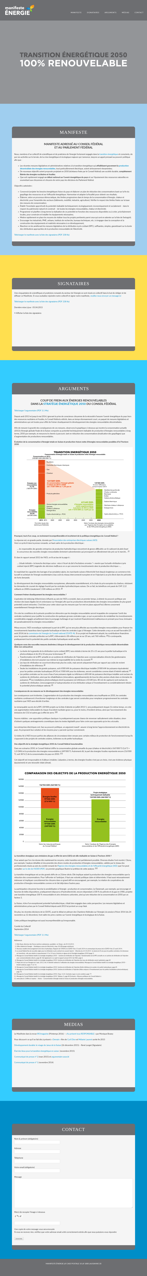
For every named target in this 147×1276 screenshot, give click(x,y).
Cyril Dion (71, 1040)
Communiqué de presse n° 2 (26, 1057)
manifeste (76, 12)
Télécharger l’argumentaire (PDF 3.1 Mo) (31, 411)
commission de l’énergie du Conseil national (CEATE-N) (52, 633)
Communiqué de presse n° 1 (26, 1062)
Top (142, 1271)
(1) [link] (128, 551)
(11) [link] (61, 753)
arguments (111, 12)
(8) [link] (30, 679)
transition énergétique (108, 154)
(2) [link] (62, 588)
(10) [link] (56, 712)
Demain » (57, 1040)
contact (139, 12)
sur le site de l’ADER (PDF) (34, 869)
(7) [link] (130, 671)
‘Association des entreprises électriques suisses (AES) (75, 540)
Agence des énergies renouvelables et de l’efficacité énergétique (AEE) (88, 866)
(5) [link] (91, 659)
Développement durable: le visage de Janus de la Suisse (37, 1045)
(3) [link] (107, 635)
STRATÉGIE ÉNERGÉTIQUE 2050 (64, 404)
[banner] (17, 10)
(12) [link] (96, 868)
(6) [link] (44, 665)
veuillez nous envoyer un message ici (105, 296)
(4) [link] (64, 653)
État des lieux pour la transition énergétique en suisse (36, 1051)
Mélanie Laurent (85, 1040)
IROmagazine (42, 1034)
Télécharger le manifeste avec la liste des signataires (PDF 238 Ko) (41, 235)
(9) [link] (52, 685)
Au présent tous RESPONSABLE (80, 1034)
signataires (93, 12)
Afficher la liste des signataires (28, 313)
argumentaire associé (60, 1057)
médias (125, 12)
